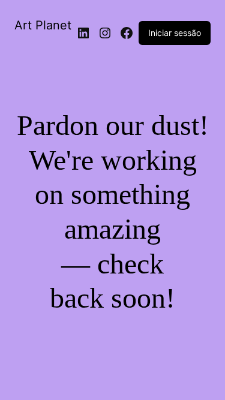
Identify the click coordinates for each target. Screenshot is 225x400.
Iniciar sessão (174, 33)
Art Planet (42, 25)
